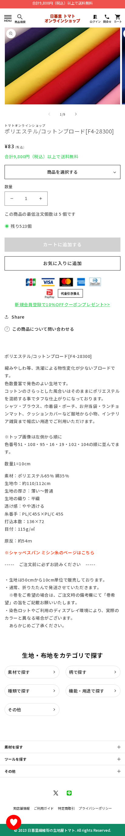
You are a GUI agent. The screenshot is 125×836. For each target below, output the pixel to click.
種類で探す (19, 691)
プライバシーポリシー (95, 808)
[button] (8, 18)
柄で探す (77, 672)
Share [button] (18, 317)
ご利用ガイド (44, 808)
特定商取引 (66, 808)
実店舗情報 (21, 808)
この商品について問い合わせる (43, 329)
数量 (9, 186)
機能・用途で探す (86, 691)
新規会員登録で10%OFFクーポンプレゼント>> (62, 304)
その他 (14, 710)
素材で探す (19, 672)
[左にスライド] (49, 114)
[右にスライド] (76, 114)
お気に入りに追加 (62, 263)
